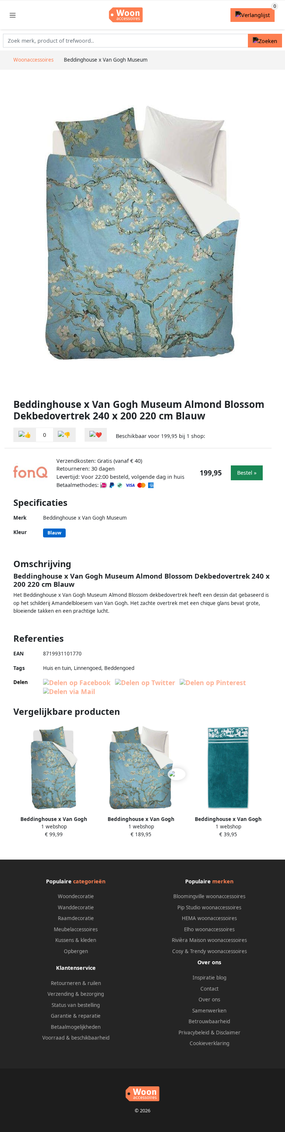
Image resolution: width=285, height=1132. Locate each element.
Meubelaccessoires (76, 929)
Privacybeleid (193, 1032)
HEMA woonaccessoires (209, 918)
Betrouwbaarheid (209, 1021)
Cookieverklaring (209, 1043)
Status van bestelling (76, 1005)
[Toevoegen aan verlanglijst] (96, 435)
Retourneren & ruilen (76, 983)
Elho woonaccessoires (209, 929)
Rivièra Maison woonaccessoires (209, 940)
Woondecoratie (76, 896)
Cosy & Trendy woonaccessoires (209, 951)
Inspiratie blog (209, 977)
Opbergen (76, 951)
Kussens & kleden (75, 940)
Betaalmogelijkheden (76, 1027)
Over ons (209, 999)
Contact (209, 988)
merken (222, 881)
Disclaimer (228, 1032)
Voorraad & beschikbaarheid (75, 1037)
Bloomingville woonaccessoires (209, 896)
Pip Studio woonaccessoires (209, 907)
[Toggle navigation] (12, 15)
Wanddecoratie (76, 907)
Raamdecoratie (76, 918)
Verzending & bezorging (76, 994)
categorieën (89, 881)
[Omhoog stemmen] (25, 435)
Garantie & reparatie (76, 1015)
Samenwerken (209, 1010)
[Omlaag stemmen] (64, 435)
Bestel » (246, 472)
